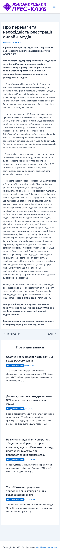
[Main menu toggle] (54, 7)
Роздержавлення (15, 365)
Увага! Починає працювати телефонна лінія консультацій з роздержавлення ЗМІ (26, 491)
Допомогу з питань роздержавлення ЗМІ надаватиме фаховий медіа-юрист (29, 400)
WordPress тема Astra (46, 547)
